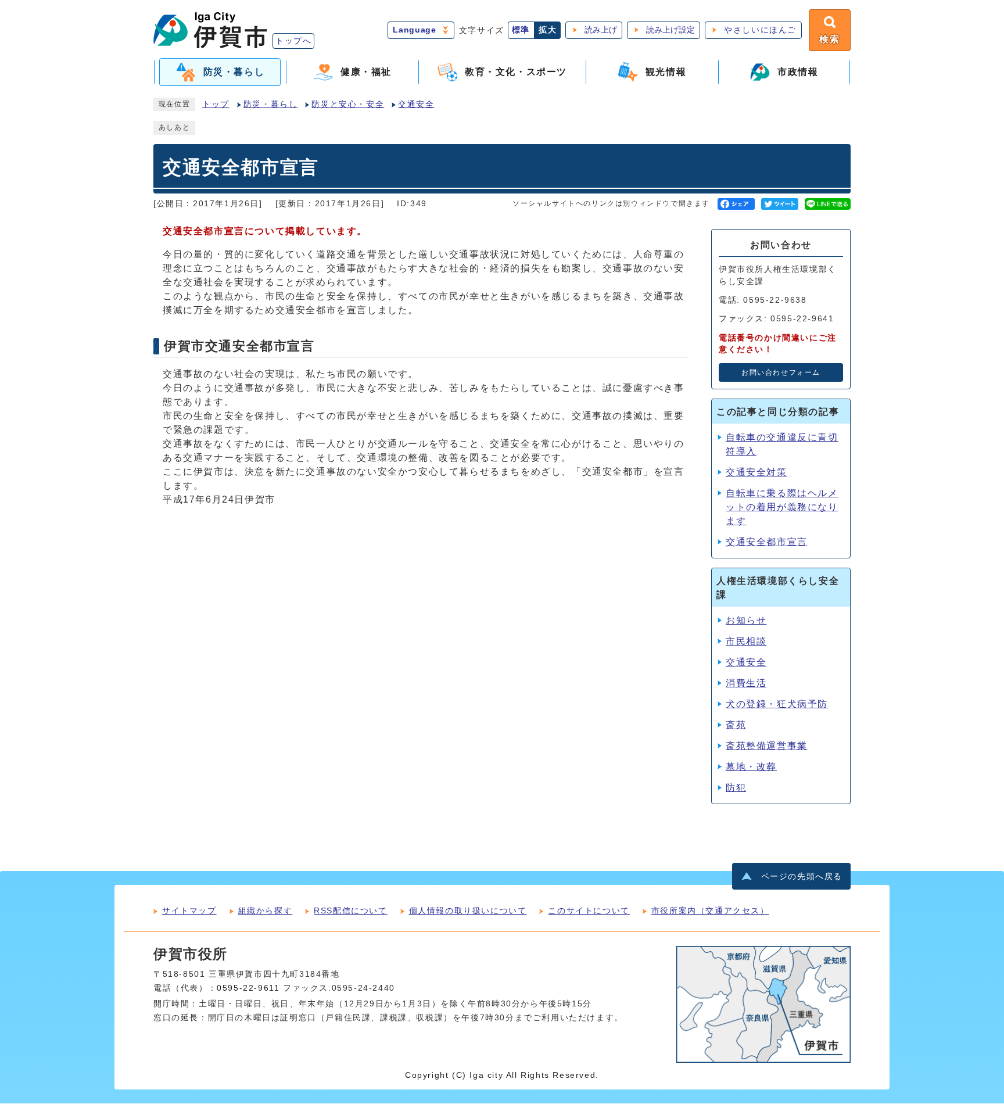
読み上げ (601, 30)
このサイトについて (588, 910)
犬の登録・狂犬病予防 (777, 704)
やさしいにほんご (760, 30)
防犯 (736, 788)
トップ (216, 104)
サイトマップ (189, 910)
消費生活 (746, 683)
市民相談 (746, 641)
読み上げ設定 (670, 30)
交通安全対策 (756, 472)
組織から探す (265, 910)
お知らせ (746, 620)
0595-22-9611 (248, 988)
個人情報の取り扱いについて (468, 910)
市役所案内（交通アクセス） (710, 910)
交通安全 (416, 104)
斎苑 (736, 725)
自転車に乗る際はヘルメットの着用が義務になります (782, 507)
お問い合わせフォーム (780, 372)
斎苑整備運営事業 (767, 746)
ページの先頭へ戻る (801, 876)
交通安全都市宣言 (767, 542)
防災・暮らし (270, 104)
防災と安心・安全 (347, 104)
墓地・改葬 (751, 767)
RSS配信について (350, 910)
